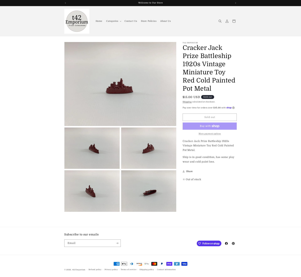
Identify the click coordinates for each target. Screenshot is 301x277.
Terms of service (128, 270)
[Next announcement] (235, 3)
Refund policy (95, 270)
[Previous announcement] (65, 3)
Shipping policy (147, 270)
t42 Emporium (78, 270)
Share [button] (189, 171)
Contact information (166, 270)
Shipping (187, 102)
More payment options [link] (210, 134)
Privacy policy (111, 270)
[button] (113, 21)
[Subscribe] (117, 243)
